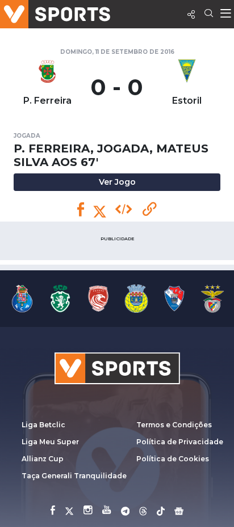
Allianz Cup (43, 458)
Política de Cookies (172, 458)
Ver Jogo (117, 182)
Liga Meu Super (50, 441)
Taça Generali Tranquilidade (74, 475)
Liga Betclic (43, 424)
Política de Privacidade (179, 441)
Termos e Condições (174, 424)
